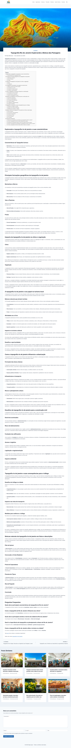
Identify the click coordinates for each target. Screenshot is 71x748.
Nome (5, 730)
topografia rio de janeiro (17, 636)
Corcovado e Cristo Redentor (13, 112)
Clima (9, 82)
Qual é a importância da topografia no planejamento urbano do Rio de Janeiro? (21, 123)
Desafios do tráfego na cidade (13, 106)
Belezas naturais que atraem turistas (14, 86)
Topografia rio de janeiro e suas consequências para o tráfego (18, 105)
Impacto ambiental (11, 103)
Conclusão (10, 117)
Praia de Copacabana (12, 113)
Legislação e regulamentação (13, 102)
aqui (8, 633)
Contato (63, 2)
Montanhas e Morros (11, 77)
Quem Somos (57, 2)
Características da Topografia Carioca (14, 75)
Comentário (6, 716)
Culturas (43, 2)
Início (33, 2)
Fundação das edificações (12, 100)
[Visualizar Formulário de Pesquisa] (67, 2)
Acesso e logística (11, 101)
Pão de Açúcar (10, 111)
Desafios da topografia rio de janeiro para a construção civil (17, 96)
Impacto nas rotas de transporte (13, 107)
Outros (35, 50)
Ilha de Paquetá (11, 116)
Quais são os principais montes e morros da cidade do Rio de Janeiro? (20, 122)
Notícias (52, 2)
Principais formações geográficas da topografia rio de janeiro (18, 76)
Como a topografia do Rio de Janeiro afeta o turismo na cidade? (19, 124)
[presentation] (12, 660)
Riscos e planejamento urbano (13, 95)
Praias (9, 80)
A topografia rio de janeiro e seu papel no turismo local (16, 85)
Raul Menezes (10, 55)
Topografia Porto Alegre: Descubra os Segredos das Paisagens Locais (18, 642)
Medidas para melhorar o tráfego (13, 108)
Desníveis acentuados (11, 97)
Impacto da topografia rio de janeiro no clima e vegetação (17, 81)
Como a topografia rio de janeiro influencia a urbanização (17, 91)
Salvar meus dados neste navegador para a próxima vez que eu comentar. (18, 733)
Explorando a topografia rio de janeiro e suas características (17, 74)
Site (48, 730)
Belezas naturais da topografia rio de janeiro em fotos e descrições (19, 110)
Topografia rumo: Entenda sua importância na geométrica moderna (54, 642)
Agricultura (38, 2)
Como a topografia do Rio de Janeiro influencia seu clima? (18, 121)
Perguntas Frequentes (10, 118)
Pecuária (47, 2)
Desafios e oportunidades (12, 90)
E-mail (27, 730)
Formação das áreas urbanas (13, 92)
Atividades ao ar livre (11, 87)
